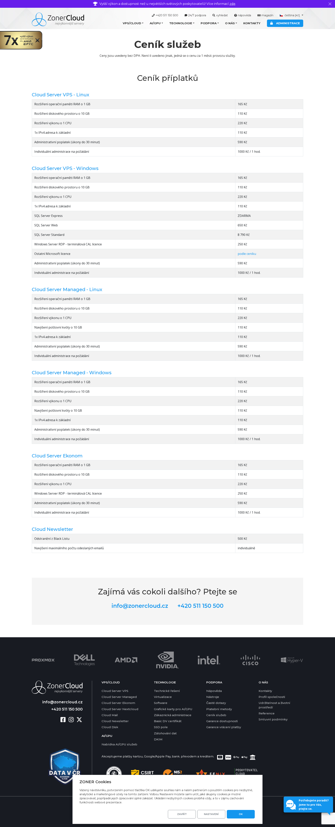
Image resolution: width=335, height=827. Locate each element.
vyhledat (222, 15)
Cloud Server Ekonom (57, 456)
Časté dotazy (216, 703)
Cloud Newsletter (52, 529)
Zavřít (182, 814)
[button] (133, 23)
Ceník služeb (216, 715)
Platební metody (219, 709)
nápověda (244, 15)
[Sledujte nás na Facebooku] (64, 720)
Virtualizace (163, 697)
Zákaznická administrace (172, 715)
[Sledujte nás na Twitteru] (79, 720)
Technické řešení (167, 691)
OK (241, 814)
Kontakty (251, 23)
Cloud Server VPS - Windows (65, 168)
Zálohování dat (165, 733)
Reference (267, 713)
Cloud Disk (110, 727)
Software (160, 703)
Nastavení (211, 814)
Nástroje (212, 697)
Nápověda (214, 691)
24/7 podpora (197, 15)
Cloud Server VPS (115, 691)
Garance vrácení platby (223, 727)
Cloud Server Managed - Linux (67, 289)
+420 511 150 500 (166, 15)
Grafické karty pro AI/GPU (173, 709)
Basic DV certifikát (167, 721)
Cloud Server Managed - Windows (71, 372)
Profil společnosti (272, 697)
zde (232, 4)
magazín (267, 15)
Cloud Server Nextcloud (120, 709)
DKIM (158, 739)
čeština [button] (292, 15)
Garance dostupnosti (222, 721)
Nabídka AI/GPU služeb (119, 744)
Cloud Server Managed (119, 697)
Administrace (287, 23)
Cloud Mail (110, 715)
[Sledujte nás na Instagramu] (73, 720)
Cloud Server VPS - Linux (60, 94)
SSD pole (161, 727)
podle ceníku (247, 254)
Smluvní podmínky (273, 719)
